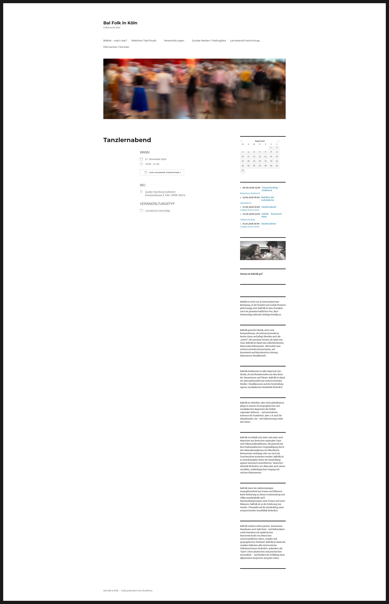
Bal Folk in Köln (120, 22)
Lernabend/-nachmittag (245, 40)
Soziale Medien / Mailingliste (209, 40)
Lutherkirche (245, 203)
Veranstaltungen (174, 40)
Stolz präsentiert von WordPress (137, 590)
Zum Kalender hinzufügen (164, 172)
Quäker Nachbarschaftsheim (160, 192)
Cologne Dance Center (249, 210)
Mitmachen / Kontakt (116, 47)
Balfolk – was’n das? (115, 40)
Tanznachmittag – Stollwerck (271, 189)
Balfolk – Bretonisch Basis (272, 215)
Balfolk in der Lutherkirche (267, 198)
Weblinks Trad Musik (143, 40)
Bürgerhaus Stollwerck (250, 193)
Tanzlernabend (268, 207)
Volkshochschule (247, 219)
